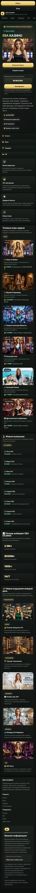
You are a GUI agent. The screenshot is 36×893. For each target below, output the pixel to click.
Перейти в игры (18, 70)
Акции (4, 818)
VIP (28, 18)
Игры (12, 18)
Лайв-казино (6, 821)
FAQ (4, 816)
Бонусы (4, 18)
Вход (18, 8)
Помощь (5, 813)
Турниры (21, 18)
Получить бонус (18, 65)
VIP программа (7, 806)
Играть (18, 3)
